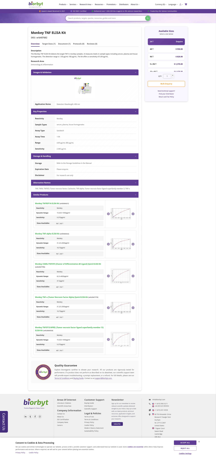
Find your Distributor (166, 94)
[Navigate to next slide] (133, 214)
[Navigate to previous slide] (108, 214)
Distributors (123, 4)
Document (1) (64, 44)
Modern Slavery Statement (94, 428)
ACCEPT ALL (185, 443)
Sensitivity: (40, 217)
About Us (134, 4)
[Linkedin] (25, 416)
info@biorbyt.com (158, 399)
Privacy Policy (89, 422)
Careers (60, 425)
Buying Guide (78, 378)
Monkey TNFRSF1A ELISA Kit (47, 203)
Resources (99, 4)
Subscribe (117, 424)
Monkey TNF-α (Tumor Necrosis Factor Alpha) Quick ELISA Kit (61, 297)
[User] (181, 4)
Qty (160, 76)
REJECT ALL (185, 448)
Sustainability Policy (91, 431)
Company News (62, 422)
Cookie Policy (89, 425)
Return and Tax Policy (166, 97)
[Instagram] (40, 416)
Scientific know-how (64, 406)
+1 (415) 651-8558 (161, 410)
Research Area (85, 4)
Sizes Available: (43, 223)
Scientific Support (90, 409)
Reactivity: (40, 208)
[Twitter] (30, 416)
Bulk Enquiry (166, 84)
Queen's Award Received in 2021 (53, 11)
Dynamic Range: (42, 213)
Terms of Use (89, 417)
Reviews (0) (92, 44)
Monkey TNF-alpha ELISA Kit (47, 234)
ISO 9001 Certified (79, 11)
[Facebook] (35, 416)
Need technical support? (166, 91)
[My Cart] (186, 4)
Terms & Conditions (62, 378)
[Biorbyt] (36, 4)
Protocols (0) (78, 44)
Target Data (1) (49, 44)
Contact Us (61, 414)
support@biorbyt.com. (103, 378)
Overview (35, 44)
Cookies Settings (185, 453)
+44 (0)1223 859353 (162, 406)
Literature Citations (64, 403)
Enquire (179, 42)
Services (73, 4)
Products (62, 4)
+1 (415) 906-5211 (161, 404)
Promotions (111, 4)
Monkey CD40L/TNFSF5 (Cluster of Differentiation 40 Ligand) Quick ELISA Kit (68, 264)
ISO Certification (63, 419)
